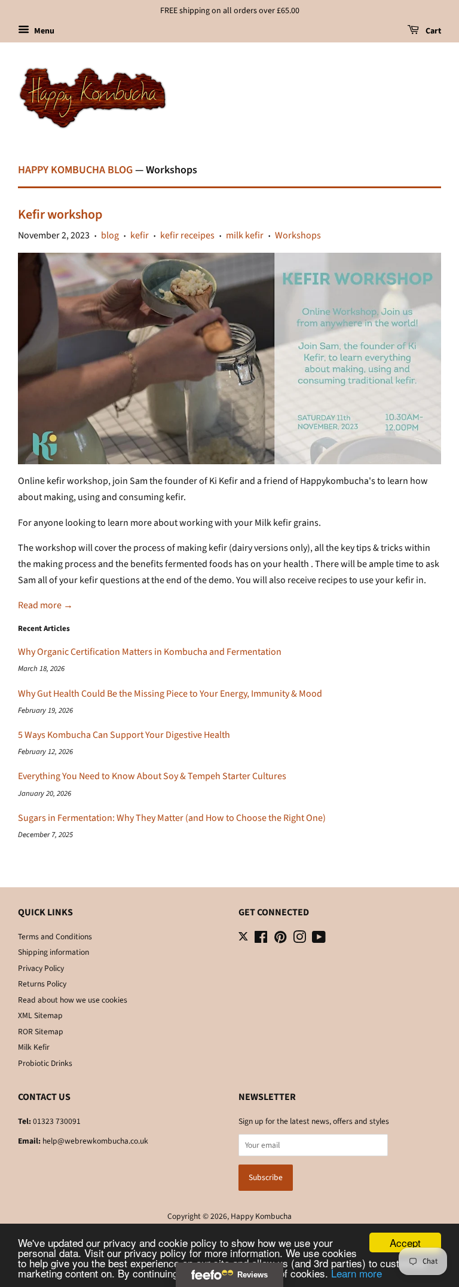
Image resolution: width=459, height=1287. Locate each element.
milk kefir (245, 235)
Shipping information (53, 952)
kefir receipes (187, 235)
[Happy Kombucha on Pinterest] (280, 939)
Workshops (298, 235)
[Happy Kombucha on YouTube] (319, 939)
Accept (405, 1242)
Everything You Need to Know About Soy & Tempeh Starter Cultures (152, 776)
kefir (139, 235)
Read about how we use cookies (72, 1000)
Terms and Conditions (55, 936)
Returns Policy (42, 983)
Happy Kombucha (261, 1216)
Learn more (356, 1272)
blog (110, 235)
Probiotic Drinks (45, 1063)
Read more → (45, 605)
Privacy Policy (41, 968)
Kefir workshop (60, 214)
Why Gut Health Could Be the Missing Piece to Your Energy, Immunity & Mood (170, 693)
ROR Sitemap (40, 1031)
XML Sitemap (40, 1015)
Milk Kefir (34, 1047)
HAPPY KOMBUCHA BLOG (75, 170)
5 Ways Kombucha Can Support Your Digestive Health (124, 734)
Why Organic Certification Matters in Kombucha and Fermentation (149, 651)
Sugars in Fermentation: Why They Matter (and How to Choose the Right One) (172, 818)
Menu (43, 31)
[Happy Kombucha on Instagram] (299, 939)
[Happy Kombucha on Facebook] (261, 939)
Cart (432, 31)
